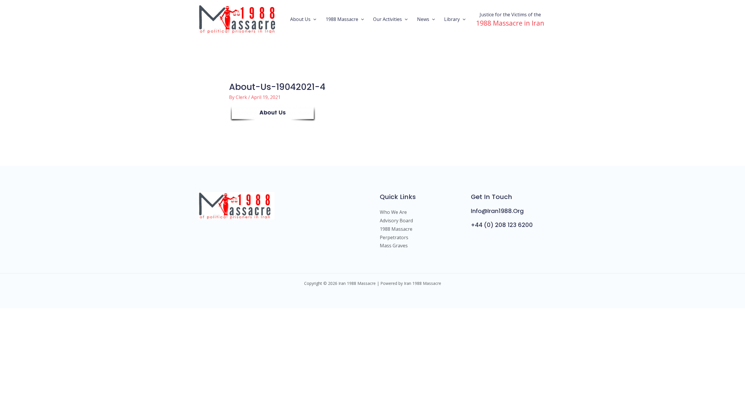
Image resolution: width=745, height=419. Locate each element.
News (423, 19)
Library (452, 19)
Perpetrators (394, 237)
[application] (313, 19)
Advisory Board (396, 220)
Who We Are (393, 212)
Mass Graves (394, 245)
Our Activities (387, 19)
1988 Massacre (342, 19)
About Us (300, 19)
